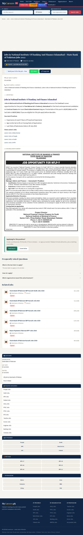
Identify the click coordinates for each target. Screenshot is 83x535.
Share (35, 71)
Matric (22, 480)
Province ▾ (37, 2)
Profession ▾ (52, 2)
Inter (61, 480)
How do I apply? (7, 273)
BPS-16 (61, 461)
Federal (61, 450)
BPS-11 (61, 469)
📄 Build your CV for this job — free (16, 71)
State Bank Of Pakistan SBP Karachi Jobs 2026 (25, 311)
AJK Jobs (35, 519)
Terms (49, 532)
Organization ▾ (62, 2)
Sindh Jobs (7, 393)
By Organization (31, 532)
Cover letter (23, 248)
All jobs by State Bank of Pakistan (13, 377)
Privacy (53, 532)
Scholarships (23, 532)
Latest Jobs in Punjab (10, 136)
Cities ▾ (44, 2)
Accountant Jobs (71, 522)
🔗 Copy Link (45, 71)
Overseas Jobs (7, 433)
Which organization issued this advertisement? (17, 278)
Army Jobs (6, 404)
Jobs (8, 19)
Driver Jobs (70, 519)
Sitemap (4, 532)
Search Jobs (75, 12)
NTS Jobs (6, 415)
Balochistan (61, 446)
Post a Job (43, 4)
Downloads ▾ (51, 5)
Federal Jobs (7, 400)
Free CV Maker (7, 381)
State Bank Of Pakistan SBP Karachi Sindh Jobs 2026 (27, 291)
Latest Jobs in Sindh (10, 139)
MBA (61, 484)
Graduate (22, 484)
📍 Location (37, 9)
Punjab (22, 442)
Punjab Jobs (7, 389)
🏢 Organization (56, 9)
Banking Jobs (7, 429)
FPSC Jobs (6, 407)
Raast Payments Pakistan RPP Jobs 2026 (23, 331)
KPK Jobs (6, 397)
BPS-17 (22, 461)
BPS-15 (61, 465)
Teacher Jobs (7, 418)
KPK (22, 446)
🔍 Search (5, 9)
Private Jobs (16, 532)
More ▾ (71, 2)
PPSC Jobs (7, 411)
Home (22, 1)
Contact (58, 532)
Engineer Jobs (7, 425)
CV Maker (34, 4)
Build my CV (11, 248)
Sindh (60, 442)
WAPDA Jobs (53, 522)
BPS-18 (22, 465)
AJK (22, 450)
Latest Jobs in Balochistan (12, 133)
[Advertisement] (41, 35)
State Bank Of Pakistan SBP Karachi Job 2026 (25, 301)
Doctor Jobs (7, 422)
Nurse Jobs (70, 516)
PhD (61, 488)
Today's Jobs (24, 5)
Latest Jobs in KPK (10, 143)
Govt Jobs (29, 1)
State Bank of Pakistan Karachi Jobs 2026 (23, 341)
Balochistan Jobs (37, 516)
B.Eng (22, 488)
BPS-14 (22, 469)
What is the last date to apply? (12, 265)
